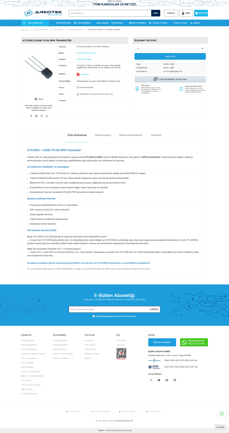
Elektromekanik (27, 367)
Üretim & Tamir (180, 23)
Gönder (154, 309)
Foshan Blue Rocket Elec (86, 53)
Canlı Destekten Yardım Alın (173, 79)
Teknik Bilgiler (84, 23)
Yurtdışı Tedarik (159, 23)
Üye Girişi (120, 345)
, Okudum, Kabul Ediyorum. (116, 316)
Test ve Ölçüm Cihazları (31, 385)
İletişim (196, 23)
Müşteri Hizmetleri (137, 23)
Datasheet (85, 74)
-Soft (100, 430)
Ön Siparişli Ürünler (29, 394)
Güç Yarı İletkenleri (41, 30)
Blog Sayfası (103, 23)
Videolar (119, 23)
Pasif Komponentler (29, 345)
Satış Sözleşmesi (60, 349)
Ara (155, 13)
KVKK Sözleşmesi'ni (104, 316)
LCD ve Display (27, 362)
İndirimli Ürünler (63, 23)
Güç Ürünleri (26, 380)
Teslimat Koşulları (60, 340)
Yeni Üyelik (120, 340)
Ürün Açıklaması (77, 135)
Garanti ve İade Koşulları (63, 354)
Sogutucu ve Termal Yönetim (33, 354)
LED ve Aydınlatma (28, 358)
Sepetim (88, 358)
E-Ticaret (106, 430)
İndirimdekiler (90, 349)
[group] (39, 67)
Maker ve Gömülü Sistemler (32, 376)
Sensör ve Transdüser (30, 371)
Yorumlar (156, 135)
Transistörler (58, 30)
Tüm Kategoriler (35, 23)
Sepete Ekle (170, 56)
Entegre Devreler (28, 340)
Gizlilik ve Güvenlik (60, 358)
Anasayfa (24, 30)
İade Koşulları (103, 135)
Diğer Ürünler (26, 389)
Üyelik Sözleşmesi (60, 345)
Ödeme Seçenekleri (131, 135)
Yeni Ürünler (90, 345)
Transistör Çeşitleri (75, 30)
